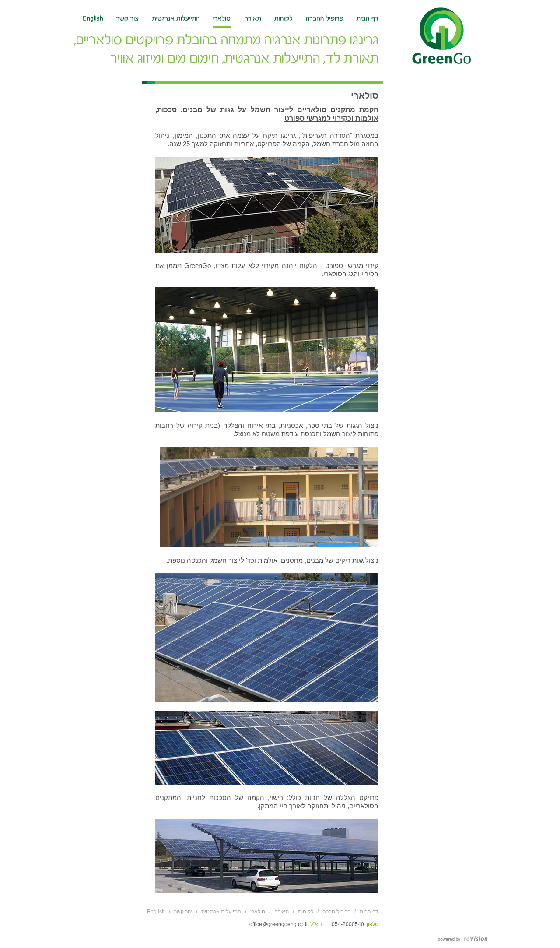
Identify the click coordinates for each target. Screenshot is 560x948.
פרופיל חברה (336, 912)
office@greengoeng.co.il (278, 924)
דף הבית (369, 912)
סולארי (257, 912)
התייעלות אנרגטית (221, 912)
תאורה (281, 912)
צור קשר (183, 912)
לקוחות (305, 912)
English (156, 912)
